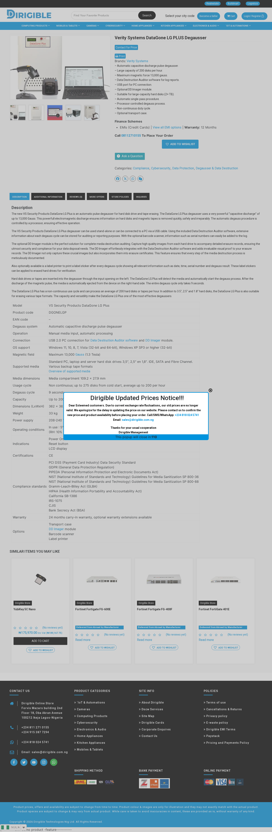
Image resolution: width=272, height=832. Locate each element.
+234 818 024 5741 (187, 415)
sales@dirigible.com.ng (138, 419)
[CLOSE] (210, 390)
